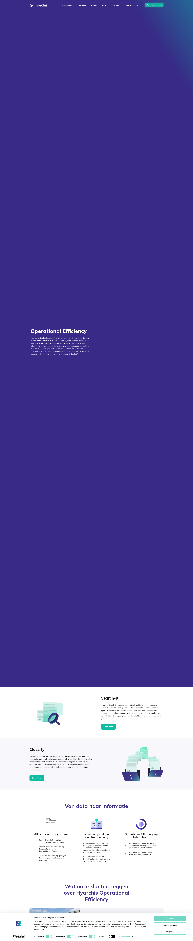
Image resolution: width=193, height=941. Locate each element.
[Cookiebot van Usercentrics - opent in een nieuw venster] (19, 936)
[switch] (70, 936)
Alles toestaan (169, 919)
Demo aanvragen (154, 5)
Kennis (94, 5)
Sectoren (82, 5)
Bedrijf (105, 5)
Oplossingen (67, 5)
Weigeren (170, 932)
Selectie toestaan (170, 925)
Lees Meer (108, 726)
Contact (129, 5)
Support (117, 5)
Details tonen (124, 937)
